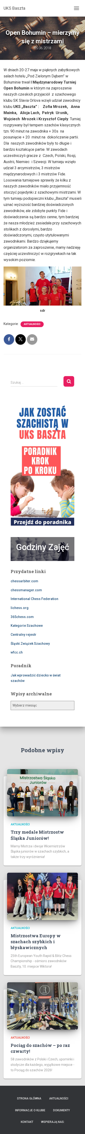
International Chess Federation (34, 599)
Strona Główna (29, 1098)
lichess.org (20, 608)
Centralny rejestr (23, 634)
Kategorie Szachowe (27, 625)
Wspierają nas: (52, 1122)
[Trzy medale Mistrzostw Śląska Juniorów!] (42, 792)
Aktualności (32, 324)
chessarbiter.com (24, 581)
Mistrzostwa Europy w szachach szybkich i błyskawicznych (36, 941)
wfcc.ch (17, 652)
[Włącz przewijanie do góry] (76, 1124)
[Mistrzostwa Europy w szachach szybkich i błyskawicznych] (42, 896)
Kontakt (27, 1122)
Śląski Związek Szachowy (30, 643)
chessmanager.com (26, 590)
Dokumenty (61, 1110)
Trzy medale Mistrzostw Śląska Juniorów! (37, 835)
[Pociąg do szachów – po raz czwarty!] (42, 1005)
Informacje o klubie (30, 1110)
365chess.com (22, 617)
